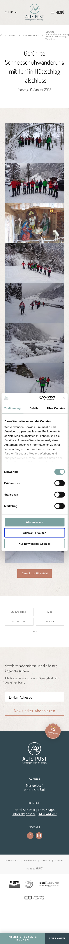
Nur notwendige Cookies (34, 543)
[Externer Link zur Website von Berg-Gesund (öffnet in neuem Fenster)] (49, 884)
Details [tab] (33, 408)
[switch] (59, 483)
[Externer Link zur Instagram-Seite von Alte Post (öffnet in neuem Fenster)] (39, 835)
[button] (34, 573)
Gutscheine (20, 612)
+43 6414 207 (48, 814)
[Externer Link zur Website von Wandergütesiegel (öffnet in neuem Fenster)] (29, 884)
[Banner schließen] (63, 398)
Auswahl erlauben (34, 532)
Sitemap (45, 860)
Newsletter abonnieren (34, 710)
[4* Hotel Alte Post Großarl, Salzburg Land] (34, 12)
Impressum (30, 860)
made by (31, 868)
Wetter (50, 622)
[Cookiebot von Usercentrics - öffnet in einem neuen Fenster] (41, 398)
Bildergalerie (19, 622)
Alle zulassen (34, 522)
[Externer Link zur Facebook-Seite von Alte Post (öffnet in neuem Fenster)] (30, 835)
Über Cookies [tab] (56, 408)
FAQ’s (50, 612)
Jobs (34, 631)
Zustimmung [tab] (12, 408)
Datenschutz (12, 860)
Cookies (60, 860)
